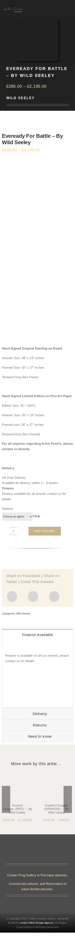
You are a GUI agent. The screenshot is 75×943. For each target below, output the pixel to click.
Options (7, 508)
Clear (36, 516)
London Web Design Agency (36, 922)
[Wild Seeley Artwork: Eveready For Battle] (37, 252)
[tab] (37, 634)
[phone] (41, 901)
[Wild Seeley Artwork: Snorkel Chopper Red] (17, 774)
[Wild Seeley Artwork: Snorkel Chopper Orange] (56, 774)
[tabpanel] (37, 674)
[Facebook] (12, 596)
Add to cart (45, 531)
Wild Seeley (20, 98)
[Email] (54, 596)
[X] (33, 596)
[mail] (34, 901)
